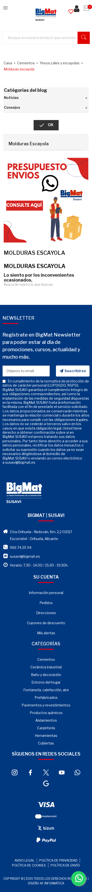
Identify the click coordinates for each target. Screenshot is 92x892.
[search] (84, 38)
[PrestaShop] (46, 200)
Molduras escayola (29, 143)
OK (46, 125)
